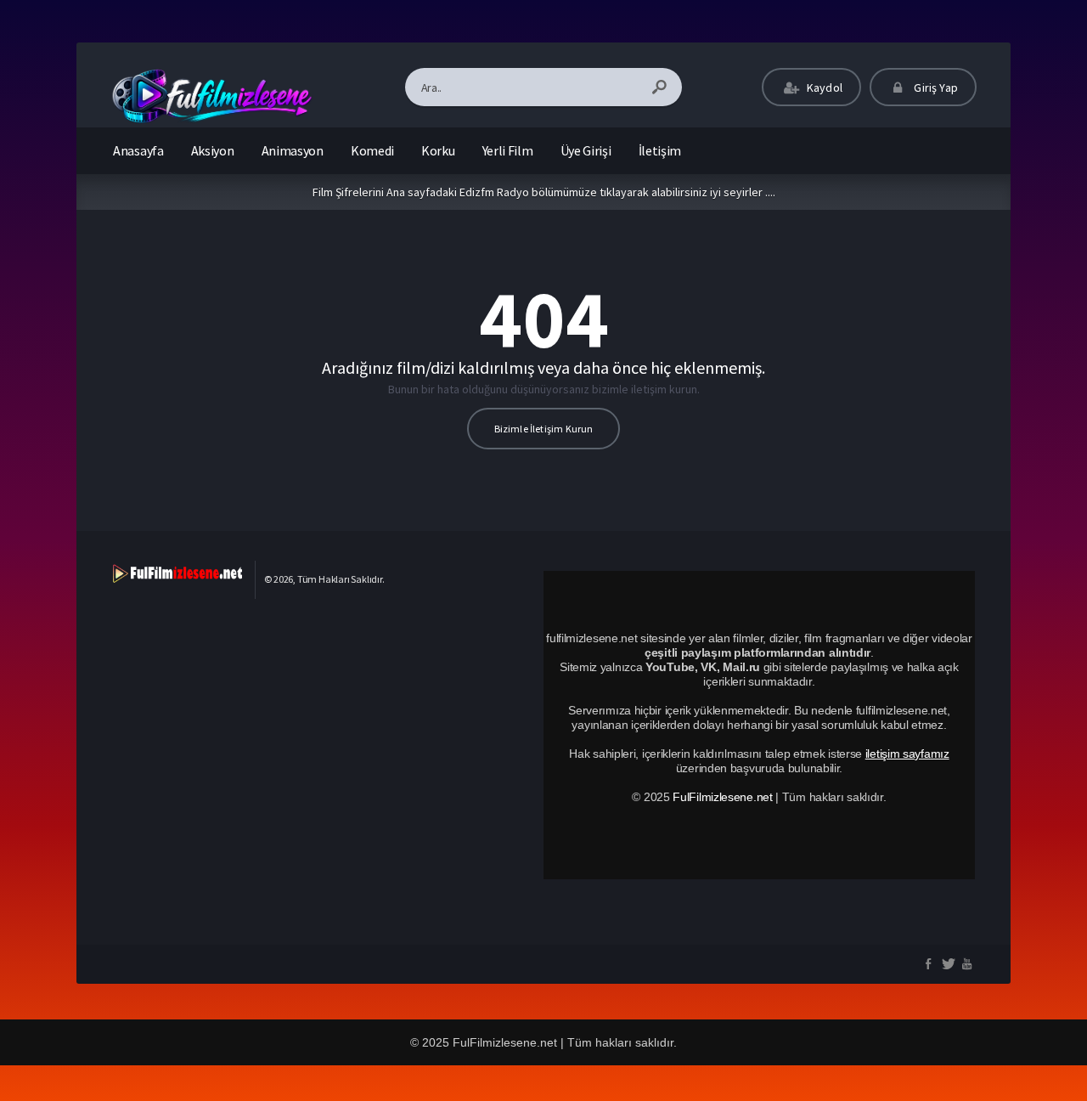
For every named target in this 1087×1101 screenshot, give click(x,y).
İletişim (660, 150)
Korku (438, 150)
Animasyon (293, 150)
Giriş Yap (934, 87)
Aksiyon (212, 150)
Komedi (372, 150)
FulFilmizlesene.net (722, 797)
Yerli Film (507, 150)
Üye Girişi (585, 150)
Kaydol (823, 87)
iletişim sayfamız (907, 753)
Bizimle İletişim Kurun (544, 428)
